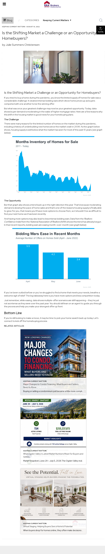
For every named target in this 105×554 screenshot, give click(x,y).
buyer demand (18, 111)
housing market (25, 114)
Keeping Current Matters (13, 27)
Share (100, 32)
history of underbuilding (26, 126)
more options (49, 211)
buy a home (23, 97)
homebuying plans (64, 114)
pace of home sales (35, 207)
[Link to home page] (52, 4)
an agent (76, 303)
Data (72, 218)
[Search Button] (101, 20)
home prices (76, 100)
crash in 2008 (73, 126)
